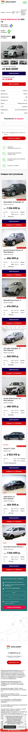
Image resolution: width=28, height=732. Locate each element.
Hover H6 (18, 12)
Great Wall (13, 12)
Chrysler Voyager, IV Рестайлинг (12, 349)
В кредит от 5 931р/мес (14, 521)
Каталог (8, 12)
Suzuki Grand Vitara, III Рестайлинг (13, 251)
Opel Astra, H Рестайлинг (9, 497)
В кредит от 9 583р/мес (14, 275)
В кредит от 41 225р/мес (14, 471)
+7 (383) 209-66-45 (14, 653)
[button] (24, 51)
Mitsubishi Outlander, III (14, 202)
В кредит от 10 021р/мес (14, 423)
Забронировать (14, 73)
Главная (3, 12)
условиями (12, 132)
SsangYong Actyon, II (12, 300)
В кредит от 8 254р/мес (14, 373)
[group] (14, 189)
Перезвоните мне (14, 662)
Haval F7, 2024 (9, 448)
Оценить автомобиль (14, 607)
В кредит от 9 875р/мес (14, 323)
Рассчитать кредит (14, 138)
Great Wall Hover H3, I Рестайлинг (13, 399)
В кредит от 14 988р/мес (14, 569)
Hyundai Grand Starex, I (14, 547)
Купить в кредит (14, 84)
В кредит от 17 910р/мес (14, 225)
